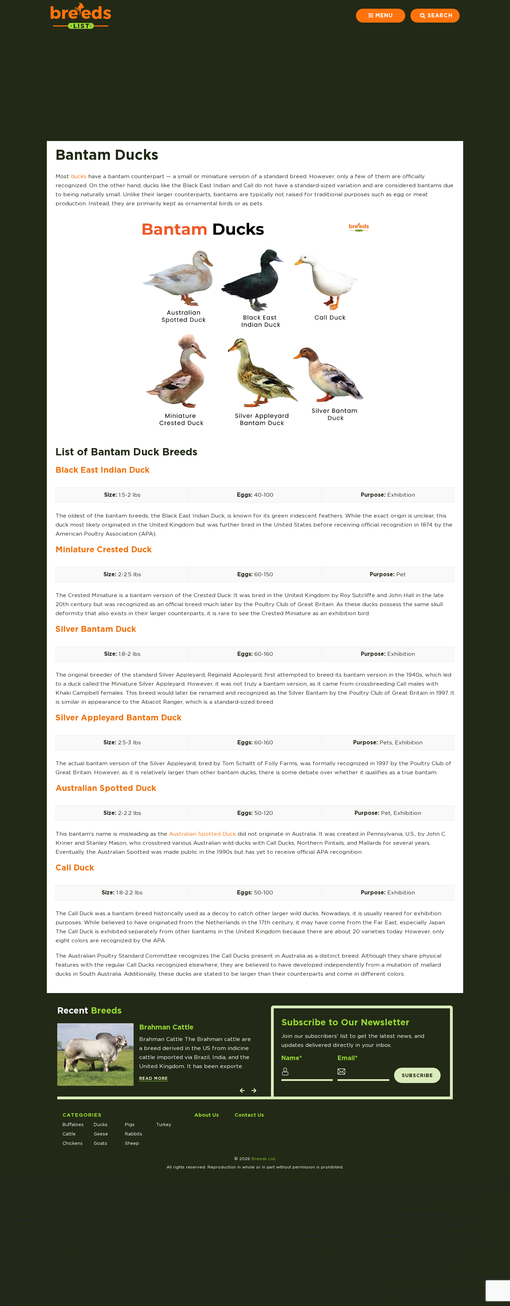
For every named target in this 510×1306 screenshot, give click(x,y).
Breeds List (263, 1158)
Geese (101, 1133)
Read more (153, 1078)
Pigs (130, 1124)
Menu (384, 15)
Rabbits (133, 1133)
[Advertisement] (255, 83)
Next (253, 1092)
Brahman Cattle (166, 1027)
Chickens (72, 1143)
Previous (242, 1092)
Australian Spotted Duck (202, 834)
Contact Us (249, 1115)
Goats (100, 1143)
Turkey (163, 1124)
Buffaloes (73, 1124)
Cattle (69, 1133)
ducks (78, 176)
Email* (348, 1058)
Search (440, 15)
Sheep (132, 1143)
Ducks (101, 1124)
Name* (291, 1058)
